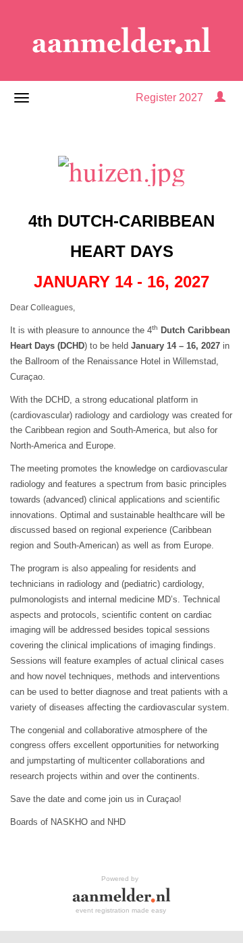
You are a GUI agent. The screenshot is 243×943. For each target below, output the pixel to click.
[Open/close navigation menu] (21, 97)
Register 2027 (169, 97)
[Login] (220, 97)
